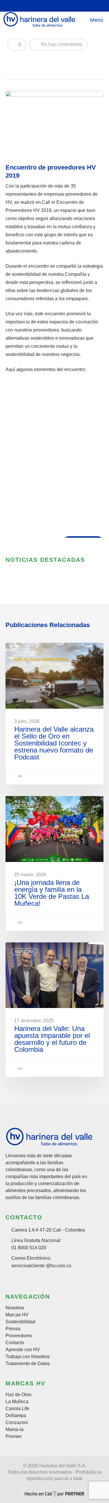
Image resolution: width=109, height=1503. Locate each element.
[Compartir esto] (12, 59)
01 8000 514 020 (28, 1247)
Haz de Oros (18, 1394)
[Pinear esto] (52, 59)
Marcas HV (17, 1315)
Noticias (24, 652)
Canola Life (17, 1408)
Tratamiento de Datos (28, 1363)
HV (20, 776)
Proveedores (19, 1335)
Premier (14, 1436)
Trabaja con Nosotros (28, 1356)
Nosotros (15, 1308)
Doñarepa (16, 1415)
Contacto (15, 1342)
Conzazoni (17, 1422)
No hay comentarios (61, 44)
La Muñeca (17, 1401)
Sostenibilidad (20, 1322)
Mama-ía (15, 1429)
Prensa (13, 1328)
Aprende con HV (23, 1349)
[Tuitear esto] (22, 59)
